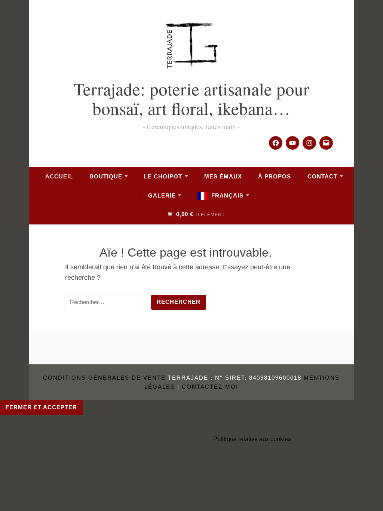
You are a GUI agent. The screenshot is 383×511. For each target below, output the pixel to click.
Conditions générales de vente (104, 377)
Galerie (162, 195)
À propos (274, 176)
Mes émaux (223, 176)
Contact (322, 176)
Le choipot (163, 176)
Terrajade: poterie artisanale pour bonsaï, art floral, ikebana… (191, 98)
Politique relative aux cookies (252, 439)
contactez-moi (210, 386)
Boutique (105, 176)
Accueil (59, 176)
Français (227, 195)
